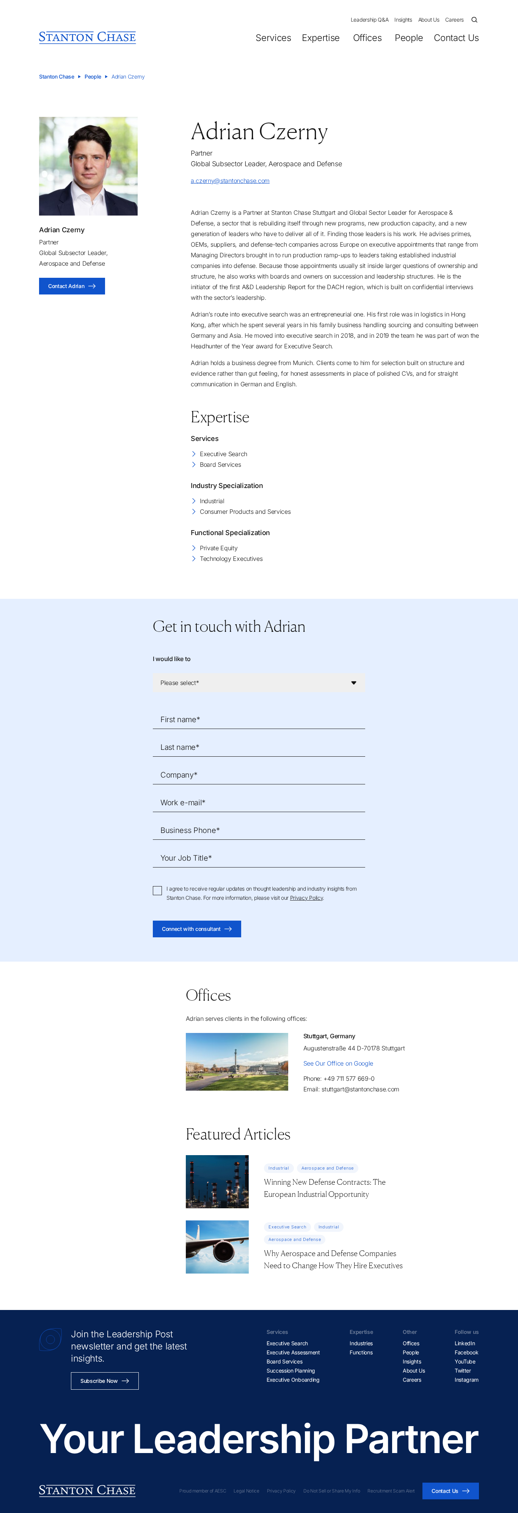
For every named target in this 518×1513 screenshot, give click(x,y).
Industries (361, 1343)
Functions (361, 1352)
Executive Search (223, 454)
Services (273, 37)
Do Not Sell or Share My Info (331, 1491)
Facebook (466, 1352)
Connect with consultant (191, 929)
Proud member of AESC (202, 1491)
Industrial (212, 501)
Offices (367, 37)
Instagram (467, 1379)
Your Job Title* (186, 858)
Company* (178, 774)
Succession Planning (291, 1370)
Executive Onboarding (293, 1379)
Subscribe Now (99, 1381)
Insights (403, 19)
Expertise (321, 37)
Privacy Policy (306, 897)
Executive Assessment (293, 1352)
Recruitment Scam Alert (391, 1491)
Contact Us (456, 37)
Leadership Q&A (370, 19)
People (409, 37)
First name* (180, 719)
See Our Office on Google (338, 1063)
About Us (428, 19)
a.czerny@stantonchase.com (230, 180)
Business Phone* (190, 830)
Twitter (463, 1370)
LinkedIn (465, 1343)
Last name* (179, 747)
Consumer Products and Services (245, 511)
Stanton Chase (56, 76)
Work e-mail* (183, 802)
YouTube (465, 1361)
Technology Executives (231, 558)
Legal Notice (246, 1491)
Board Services (220, 464)
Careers (454, 19)
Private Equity (219, 548)
